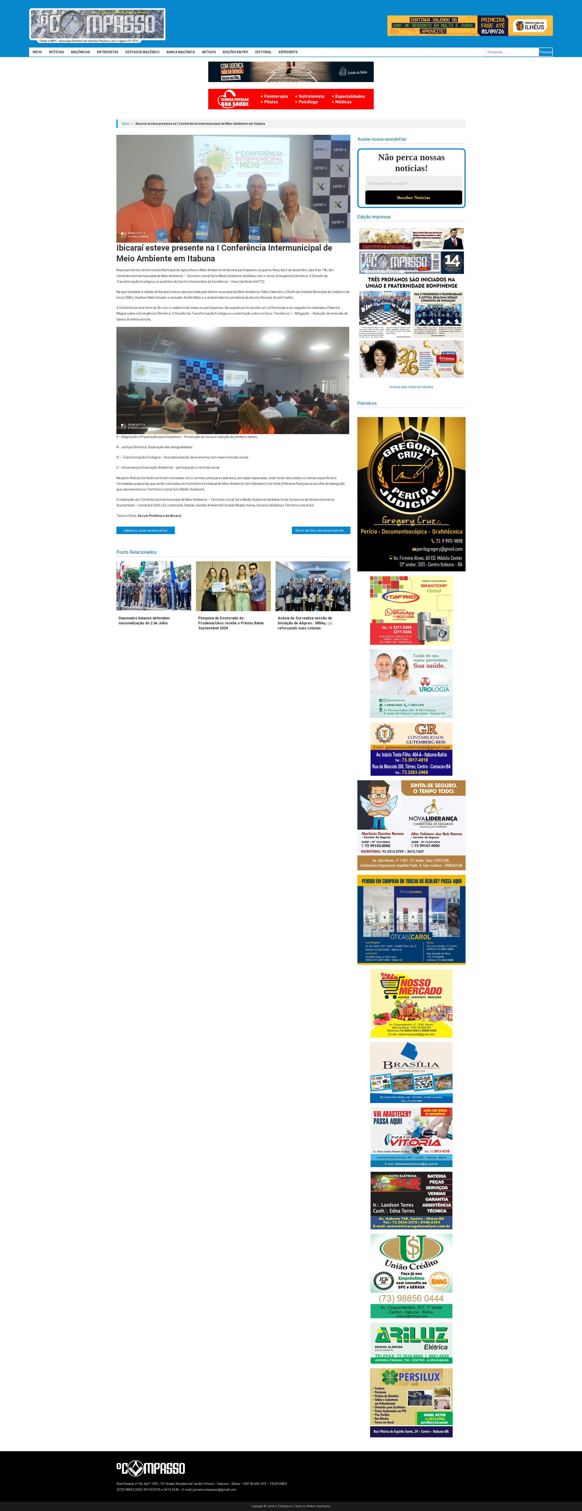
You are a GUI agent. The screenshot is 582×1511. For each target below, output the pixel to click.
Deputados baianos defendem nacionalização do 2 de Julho (144, 620)
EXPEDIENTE (288, 52)
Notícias (56, 52)
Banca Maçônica (181, 52)
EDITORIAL (263, 52)
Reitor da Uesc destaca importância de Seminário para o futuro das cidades (323, 530)
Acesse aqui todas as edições (411, 387)
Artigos (209, 52)
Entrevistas (107, 52)
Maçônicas (80, 52)
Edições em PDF (235, 52)
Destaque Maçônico (142, 52)
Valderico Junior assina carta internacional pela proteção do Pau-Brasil (149, 530)
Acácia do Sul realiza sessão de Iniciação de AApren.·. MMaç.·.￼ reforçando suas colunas (305, 623)
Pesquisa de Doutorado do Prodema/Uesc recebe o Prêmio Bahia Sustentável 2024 (230, 623)
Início (37, 52)
